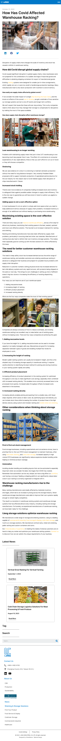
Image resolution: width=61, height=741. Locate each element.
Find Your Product (11, 710)
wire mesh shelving (12, 454)
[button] (5, 53)
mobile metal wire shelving (48, 403)
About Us (8, 679)
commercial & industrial (17, 520)
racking (10, 82)
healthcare (6, 523)
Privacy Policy (35, 732)
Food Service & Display (12, 713)
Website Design (38, 737)
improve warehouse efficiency (33, 223)
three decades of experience (14, 529)
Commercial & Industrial (13, 721)
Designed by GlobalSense (26, 737)
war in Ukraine (29, 99)
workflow (54, 473)
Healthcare (8, 724)
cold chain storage (29, 454)
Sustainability (9, 690)
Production (8, 687)
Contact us (54, 531)
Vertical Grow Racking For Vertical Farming (25, 570)
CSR (6, 683)
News (7, 702)
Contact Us (8, 661)
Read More (12, 579)
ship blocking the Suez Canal (41, 97)
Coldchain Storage (11, 717)
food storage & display (33, 520)
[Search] (57, 641)
